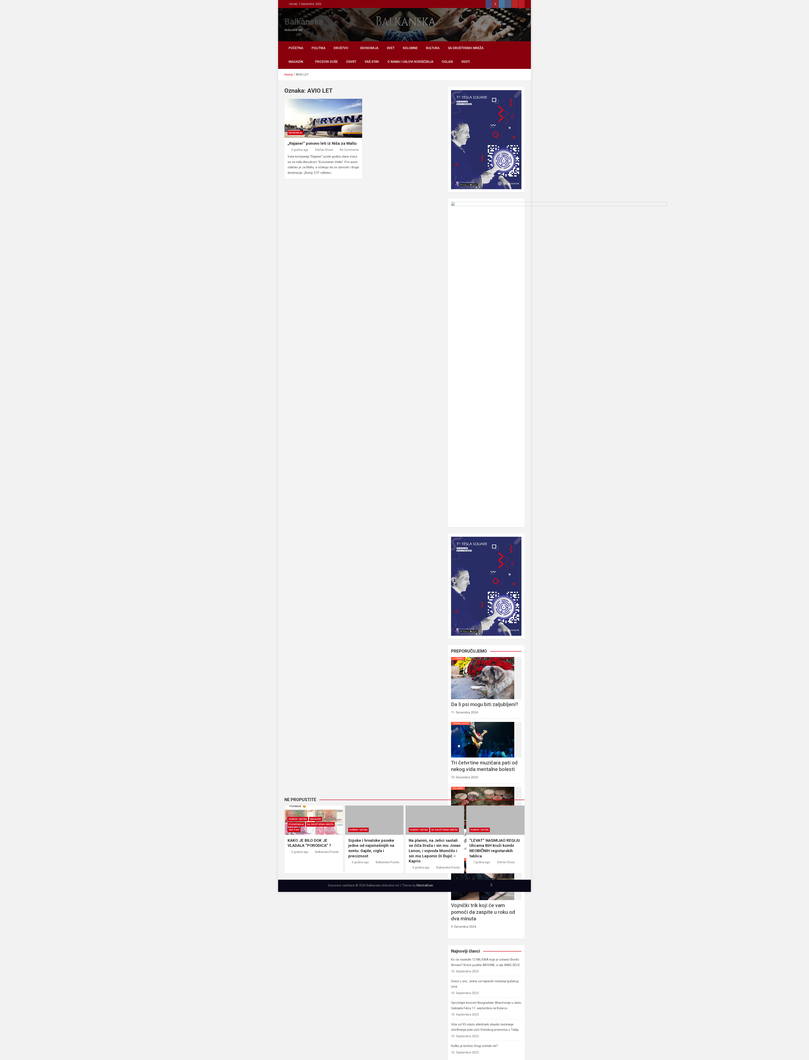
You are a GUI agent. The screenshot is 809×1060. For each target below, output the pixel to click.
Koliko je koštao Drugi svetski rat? (474, 1046)
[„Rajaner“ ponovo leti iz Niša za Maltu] (323, 118)
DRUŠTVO (341, 48)
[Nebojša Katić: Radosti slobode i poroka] (482, 787)
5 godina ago (299, 149)
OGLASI (447, 62)
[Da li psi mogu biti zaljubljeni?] (482, 657)
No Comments (349, 149)
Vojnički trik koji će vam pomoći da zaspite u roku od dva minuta (483, 911)
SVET (390, 48)
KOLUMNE (410, 48)
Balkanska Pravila (327, 852)
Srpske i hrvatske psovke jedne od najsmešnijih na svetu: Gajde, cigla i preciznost (371, 848)
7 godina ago (481, 862)
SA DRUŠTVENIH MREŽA (466, 48)
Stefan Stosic (324, 149)
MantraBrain (425, 885)
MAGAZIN (296, 62)
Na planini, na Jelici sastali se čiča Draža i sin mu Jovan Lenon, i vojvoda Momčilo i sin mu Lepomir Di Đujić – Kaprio (435, 851)
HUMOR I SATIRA (298, 819)
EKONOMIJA (369, 48)
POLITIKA (318, 48)
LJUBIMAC (458, 658)
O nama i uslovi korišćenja (410, 62)
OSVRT (351, 62)
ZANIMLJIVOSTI (461, 723)
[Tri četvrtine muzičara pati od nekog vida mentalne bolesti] (482, 722)
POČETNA (296, 48)
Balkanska (303, 22)
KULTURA (432, 48)
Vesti (465, 62)
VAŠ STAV (372, 62)
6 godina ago (360, 862)
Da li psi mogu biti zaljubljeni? (484, 704)
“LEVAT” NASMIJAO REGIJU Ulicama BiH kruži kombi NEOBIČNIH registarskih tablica (494, 848)
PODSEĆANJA (296, 824)
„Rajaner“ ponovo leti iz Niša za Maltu (322, 143)
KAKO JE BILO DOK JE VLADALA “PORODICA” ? (309, 843)
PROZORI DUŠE (326, 62)
